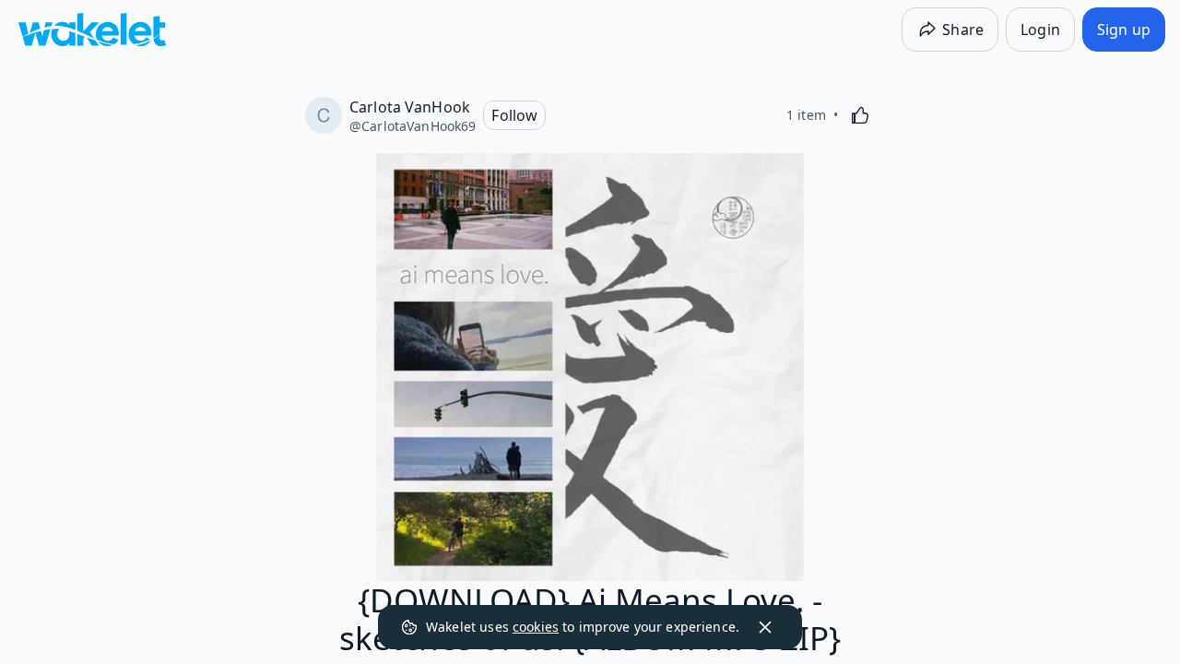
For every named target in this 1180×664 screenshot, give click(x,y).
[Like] (860, 115)
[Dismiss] (765, 627)
